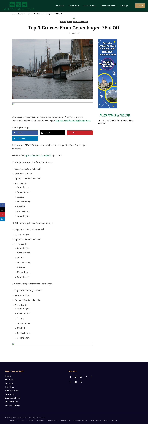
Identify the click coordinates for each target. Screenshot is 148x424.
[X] (70, 382)
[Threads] (81, 382)
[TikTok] (91, 377)
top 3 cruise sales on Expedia (37, 155)
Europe (85, 22)
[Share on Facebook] (2, 205)
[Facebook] (70, 377)
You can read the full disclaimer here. (73, 121)
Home (14, 14)
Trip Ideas (21, 14)
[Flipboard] (76, 377)
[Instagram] (81, 377)
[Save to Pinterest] (2, 214)
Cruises (29, 14)
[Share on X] (2, 209)
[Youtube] (76, 382)
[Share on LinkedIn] (2, 219)
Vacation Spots (77, 22)
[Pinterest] (86, 377)
